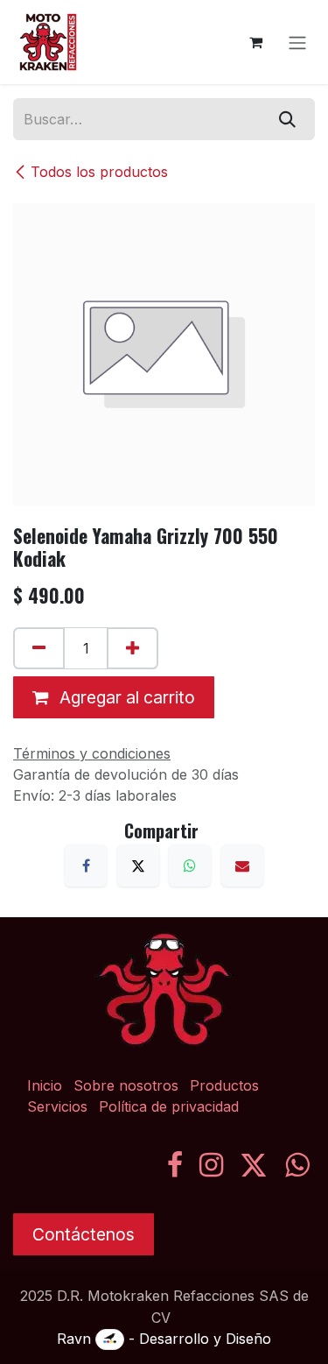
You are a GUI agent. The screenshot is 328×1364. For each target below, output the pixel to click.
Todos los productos (99, 171)
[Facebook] (86, 866)
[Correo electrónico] (242, 866)
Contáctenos (83, 1234)
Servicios (57, 1106)
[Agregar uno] (132, 648)
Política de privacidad (169, 1106)
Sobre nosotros (125, 1085)
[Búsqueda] (287, 119)
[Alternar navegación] (297, 42)
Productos (224, 1085)
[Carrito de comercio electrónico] (255, 42)
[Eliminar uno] (39, 648)
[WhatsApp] (190, 866)
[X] (138, 866)
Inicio (44, 1085)
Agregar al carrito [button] (125, 697)
